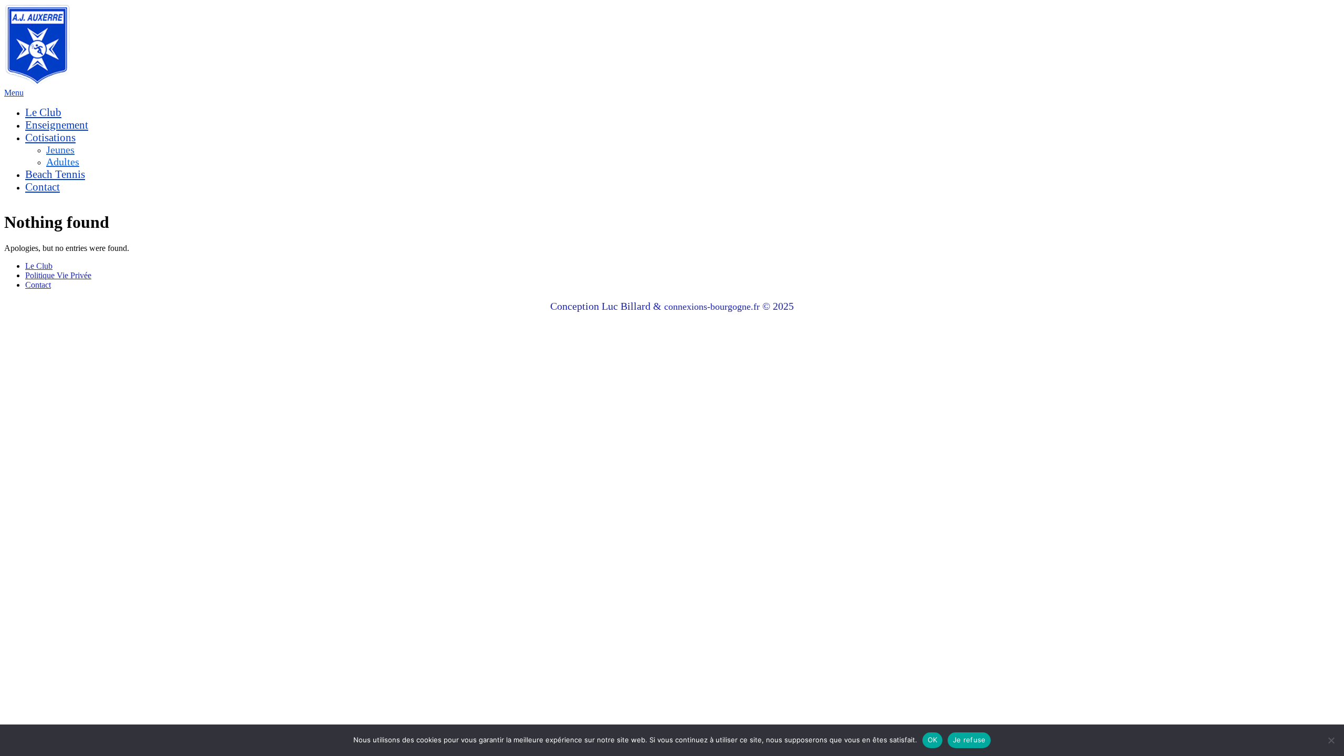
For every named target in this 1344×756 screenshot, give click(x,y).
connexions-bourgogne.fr (713, 306)
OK (933, 740)
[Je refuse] (1331, 740)
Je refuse (969, 740)
